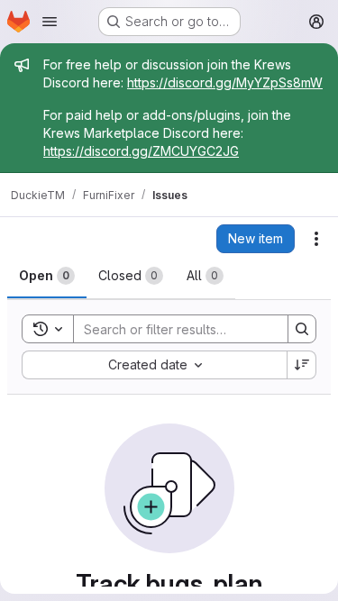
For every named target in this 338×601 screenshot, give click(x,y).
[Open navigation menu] (49, 21)
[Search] (302, 328)
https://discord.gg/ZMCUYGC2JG (141, 151)
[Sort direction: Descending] (302, 365)
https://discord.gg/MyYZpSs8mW (225, 82)
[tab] (47, 275)
